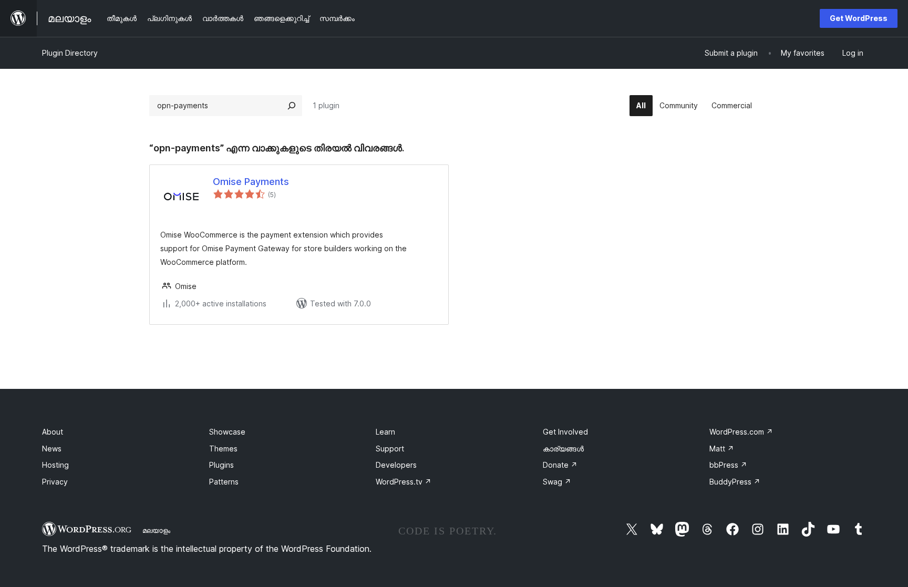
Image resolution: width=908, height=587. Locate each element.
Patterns (224, 481)
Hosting (55, 464)
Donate (560, 464)
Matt (721, 448)
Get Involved (565, 431)
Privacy (55, 481)
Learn (385, 431)
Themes (223, 448)
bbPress (728, 464)
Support (390, 448)
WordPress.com (741, 431)
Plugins (221, 464)
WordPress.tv (403, 481)
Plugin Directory (70, 52)
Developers (396, 464)
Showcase (227, 431)
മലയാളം (156, 530)
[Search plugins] (291, 105)
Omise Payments (251, 181)
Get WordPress (859, 18)
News (51, 448)
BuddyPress (734, 481)
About (52, 431)
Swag (557, 481)
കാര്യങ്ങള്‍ (563, 448)
